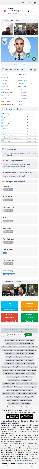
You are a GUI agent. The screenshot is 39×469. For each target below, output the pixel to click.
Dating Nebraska (20, 373)
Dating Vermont (18, 397)
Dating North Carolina (8, 383)
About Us (27, 410)
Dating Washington (12, 400)
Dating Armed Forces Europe (25, 343)
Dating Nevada (30, 373)
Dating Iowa (19, 360)
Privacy (33, 410)
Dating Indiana (10, 360)
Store (23, 407)
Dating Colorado (7, 350)
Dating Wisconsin (14, 403)
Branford (23, 83)
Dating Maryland (6, 367)
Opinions (29, 407)
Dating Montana (8, 373)
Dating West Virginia (26, 400)
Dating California (32, 347)
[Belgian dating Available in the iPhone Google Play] (26, 415)
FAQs (33, 412)
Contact (27, 412)
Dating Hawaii (10, 357)
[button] (2, 2)
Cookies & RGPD (7, 410)
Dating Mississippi (20, 370)
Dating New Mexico (14, 380)
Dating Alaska (20, 340)
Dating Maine (31, 363)
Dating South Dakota (9, 393)
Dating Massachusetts (19, 367)
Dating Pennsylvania (30, 387)
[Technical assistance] (32, 466)
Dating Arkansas (10, 343)
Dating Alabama (9, 340)
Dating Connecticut (30, 350)
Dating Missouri (31, 370)
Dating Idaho (19, 357)
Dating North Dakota (22, 383)
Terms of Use (8, 412)
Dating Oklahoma (8, 387)
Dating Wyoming (25, 403)
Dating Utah (9, 397)
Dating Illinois (29, 357)
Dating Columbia (18, 350)
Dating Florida (20, 353)
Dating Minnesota (8, 370)
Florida (29, 83)
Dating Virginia (29, 397)
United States (24, 80)
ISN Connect (19, 463)
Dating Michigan (32, 367)
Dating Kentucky (9, 363)
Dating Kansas (29, 360)
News (9, 407)
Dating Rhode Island (12, 390)
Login (29, 2)
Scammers (16, 407)
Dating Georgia (30, 353)
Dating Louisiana (20, 363)
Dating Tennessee (22, 393)
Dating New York (26, 380)
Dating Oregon (18, 387)
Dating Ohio (33, 383)
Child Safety (19, 412)
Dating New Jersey (27, 377)
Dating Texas (32, 393)
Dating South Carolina (26, 390)
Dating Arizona (30, 340)
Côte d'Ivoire (24, 86)
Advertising (18, 410)
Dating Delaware (9, 353)
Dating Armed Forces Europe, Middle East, (14, 347)
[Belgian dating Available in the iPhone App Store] (13, 415)
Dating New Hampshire (13, 377)
